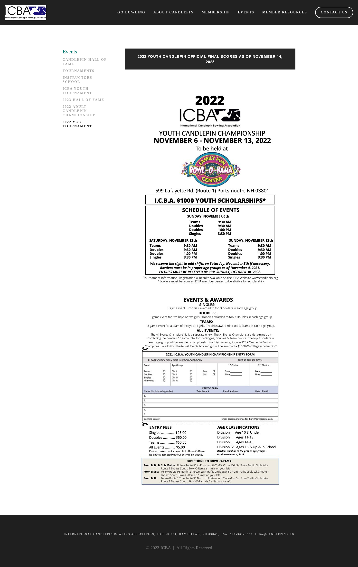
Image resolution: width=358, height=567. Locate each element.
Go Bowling (131, 12)
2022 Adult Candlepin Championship (79, 111)
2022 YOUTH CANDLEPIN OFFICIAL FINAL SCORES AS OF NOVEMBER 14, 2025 (210, 59)
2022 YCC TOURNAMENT (77, 124)
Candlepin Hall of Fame (85, 62)
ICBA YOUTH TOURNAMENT (77, 91)
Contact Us (334, 12)
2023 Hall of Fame (83, 100)
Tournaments (78, 71)
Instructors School (77, 80)
